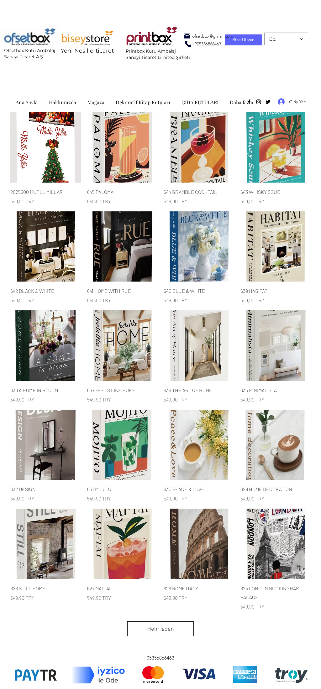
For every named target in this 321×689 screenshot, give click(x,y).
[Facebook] (249, 102)
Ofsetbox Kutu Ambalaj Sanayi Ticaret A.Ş (29, 54)
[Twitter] (268, 102)
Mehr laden (160, 628)
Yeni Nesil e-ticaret (87, 50)
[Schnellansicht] (45, 147)
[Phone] (188, 44)
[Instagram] (258, 102)
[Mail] (187, 36)
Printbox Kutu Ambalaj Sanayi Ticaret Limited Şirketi (158, 54)
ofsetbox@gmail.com (212, 36)
